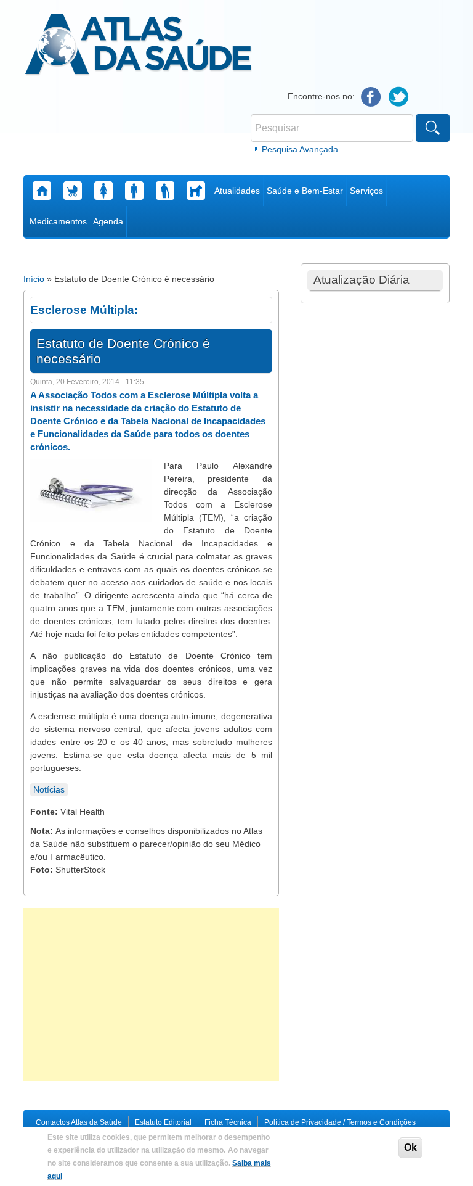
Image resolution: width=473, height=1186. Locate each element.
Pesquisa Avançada (300, 149)
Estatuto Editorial (163, 1122)
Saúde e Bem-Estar (305, 191)
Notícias (49, 789)
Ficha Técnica (227, 1122)
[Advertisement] (151, 994)
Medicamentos (58, 221)
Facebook (371, 97)
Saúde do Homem (134, 190)
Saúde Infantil (72, 190)
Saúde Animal (195, 190)
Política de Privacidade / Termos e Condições (340, 1122)
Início (33, 279)
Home (41, 190)
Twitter (399, 97)
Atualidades (237, 191)
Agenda (108, 221)
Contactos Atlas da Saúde (79, 1122)
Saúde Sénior (165, 190)
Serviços (366, 191)
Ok (410, 1147)
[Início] (138, 46)
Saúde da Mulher (103, 190)
